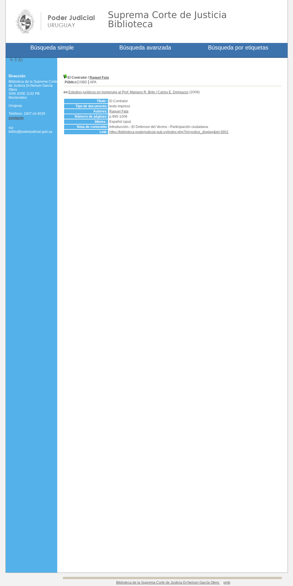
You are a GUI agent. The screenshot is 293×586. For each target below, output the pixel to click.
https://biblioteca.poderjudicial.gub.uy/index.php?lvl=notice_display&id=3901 (169, 132)
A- (11, 59)
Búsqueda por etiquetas (238, 47)
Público (71, 82)
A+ (20, 59)
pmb (226, 583)
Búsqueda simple (52, 47)
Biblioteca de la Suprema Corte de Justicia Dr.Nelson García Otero (168, 583)
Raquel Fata (99, 78)
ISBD (83, 82)
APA (93, 82)
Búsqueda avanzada (145, 47)
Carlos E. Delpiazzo (173, 92)
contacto (16, 118)
